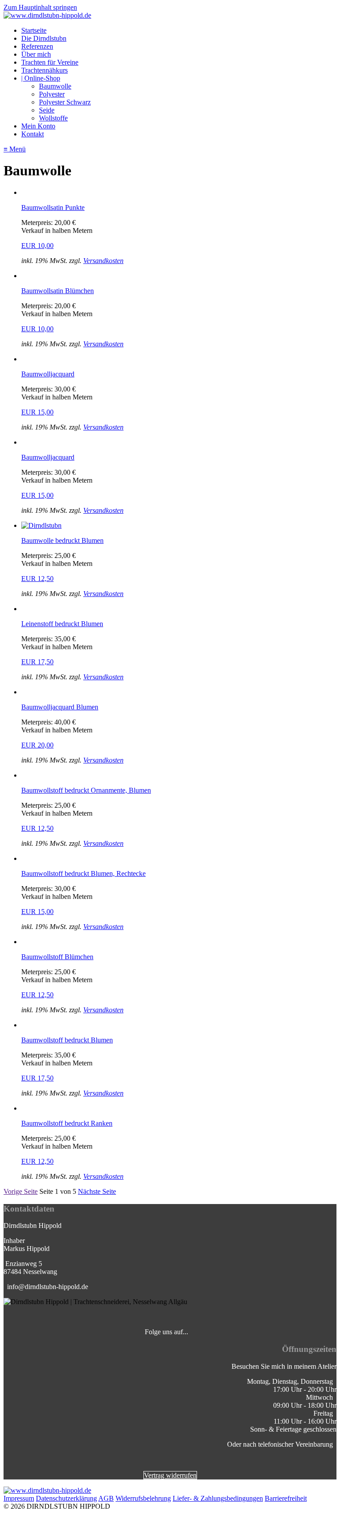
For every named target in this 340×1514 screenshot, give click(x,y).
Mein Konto (38, 126)
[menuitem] (178, 31)
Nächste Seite (97, 1191)
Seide (46, 110)
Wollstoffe (53, 118)
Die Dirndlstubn (43, 38)
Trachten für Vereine (49, 62)
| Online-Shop (40, 78)
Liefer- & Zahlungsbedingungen (218, 1498)
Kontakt (32, 134)
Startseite (33, 30)
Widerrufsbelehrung (143, 1498)
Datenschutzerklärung (66, 1498)
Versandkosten (103, 260)
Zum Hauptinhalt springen (40, 7)
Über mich (36, 54)
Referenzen (37, 46)
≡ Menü (15, 149)
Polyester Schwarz (65, 102)
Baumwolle (55, 86)
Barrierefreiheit (286, 1498)
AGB (106, 1498)
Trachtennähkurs (44, 70)
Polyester (52, 94)
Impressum (19, 1498)
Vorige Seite (21, 1191)
